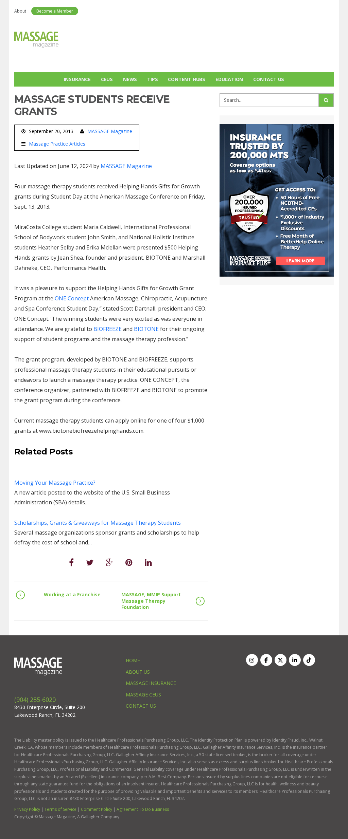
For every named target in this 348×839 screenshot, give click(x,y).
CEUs (107, 79)
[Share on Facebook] (71, 562)
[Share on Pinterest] (129, 562)
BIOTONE (146, 329)
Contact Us (268, 79)
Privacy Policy (27, 809)
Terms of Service (60, 809)
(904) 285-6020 (35, 699)
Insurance (77, 79)
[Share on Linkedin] (148, 562)
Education (229, 79)
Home (133, 660)
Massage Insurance (151, 683)
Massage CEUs (143, 694)
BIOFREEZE (107, 329)
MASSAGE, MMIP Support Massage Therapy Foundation (151, 600)
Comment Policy (96, 809)
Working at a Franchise (72, 594)
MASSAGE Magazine (109, 131)
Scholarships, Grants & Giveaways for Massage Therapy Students (97, 522)
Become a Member (54, 11)
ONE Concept (72, 298)
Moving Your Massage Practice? (54, 482)
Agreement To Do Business (143, 809)
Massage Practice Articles (57, 144)
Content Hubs (186, 79)
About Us (138, 672)
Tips (152, 79)
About (20, 11)
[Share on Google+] (109, 562)
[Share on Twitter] (90, 562)
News (130, 79)
